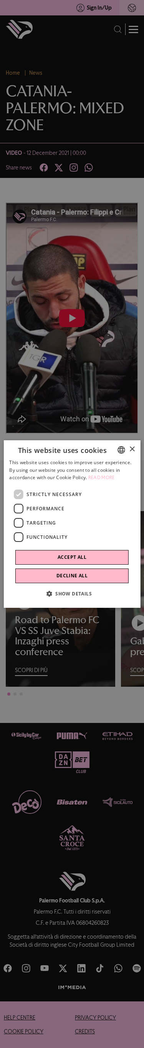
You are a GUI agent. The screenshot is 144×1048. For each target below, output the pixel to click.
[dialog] (71, 524)
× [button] (132, 449)
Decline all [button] (72, 575)
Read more (101, 478)
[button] (72, 593)
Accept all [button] (72, 557)
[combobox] (121, 450)
